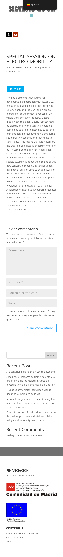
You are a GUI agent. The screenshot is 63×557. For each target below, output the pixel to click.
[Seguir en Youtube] (15, 34)
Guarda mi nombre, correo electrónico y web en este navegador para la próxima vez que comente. (30, 315)
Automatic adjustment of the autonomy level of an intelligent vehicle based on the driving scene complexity (31, 403)
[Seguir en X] (9, 34)
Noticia (46, 67)
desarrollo (16, 67)
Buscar (51, 355)
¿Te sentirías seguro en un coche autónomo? (31, 371)
